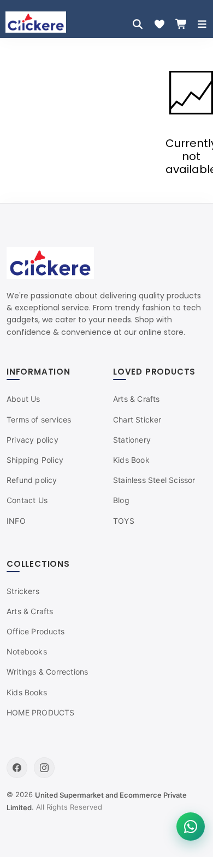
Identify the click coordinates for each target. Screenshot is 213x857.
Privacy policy (32, 439)
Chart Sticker (137, 419)
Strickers (23, 591)
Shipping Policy (35, 459)
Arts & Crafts (136, 398)
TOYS (123, 520)
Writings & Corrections (47, 671)
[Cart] (181, 24)
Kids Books (27, 692)
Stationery (132, 439)
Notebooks (27, 651)
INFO (16, 520)
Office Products (35, 631)
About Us (23, 398)
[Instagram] (44, 767)
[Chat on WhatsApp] (190, 826)
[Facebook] (17, 767)
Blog (121, 500)
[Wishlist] (159, 24)
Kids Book (131, 459)
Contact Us (27, 500)
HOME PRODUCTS (41, 712)
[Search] (137, 24)
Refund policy (32, 480)
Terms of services (39, 419)
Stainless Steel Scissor (154, 480)
